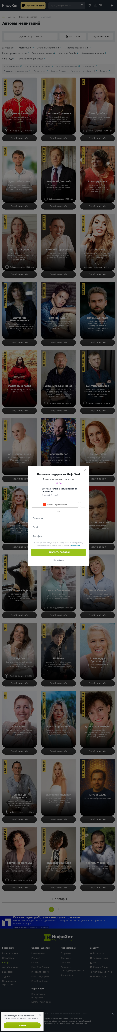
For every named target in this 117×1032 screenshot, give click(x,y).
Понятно (22, 1025)
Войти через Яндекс (57, 504)
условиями (75, 545)
